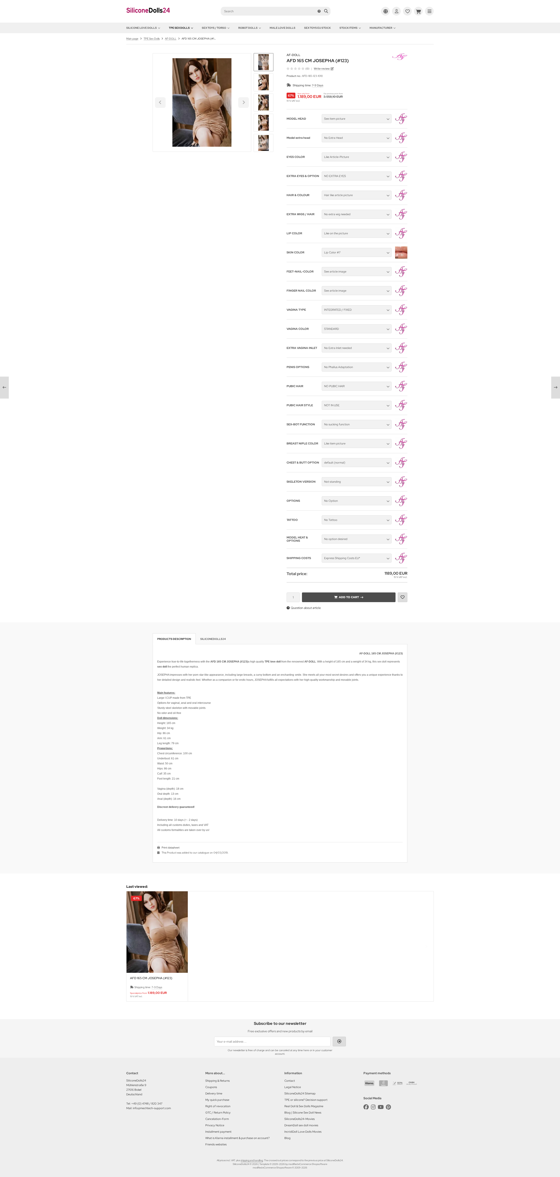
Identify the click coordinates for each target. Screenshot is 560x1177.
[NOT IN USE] (401, 410)
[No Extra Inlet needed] (401, 353)
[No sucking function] (401, 429)
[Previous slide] (134, 946)
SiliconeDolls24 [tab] (213, 639)
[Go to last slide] (263, 60)
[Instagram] (373, 1107)
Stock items (349, 28)
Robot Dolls (248, 28)
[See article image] (401, 277)
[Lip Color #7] (401, 258)
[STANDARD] (401, 334)
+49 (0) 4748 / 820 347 (146, 1103)
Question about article (306, 608)
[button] (263, 82)
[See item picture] (401, 124)
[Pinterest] (388, 1107)
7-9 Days (317, 85)
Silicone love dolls (141, 28)
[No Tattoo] (401, 525)
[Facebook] (366, 1107)
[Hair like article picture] (401, 200)
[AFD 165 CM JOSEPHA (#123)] (157, 932)
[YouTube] (381, 1107)
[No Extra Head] (401, 143)
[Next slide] (263, 144)
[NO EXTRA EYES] (401, 181)
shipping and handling (252, 1160)
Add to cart (348, 597)
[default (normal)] (401, 468)
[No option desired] (401, 544)
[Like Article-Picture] (401, 162)
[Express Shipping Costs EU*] (401, 563)
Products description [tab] (174, 639)
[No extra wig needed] (401, 219)
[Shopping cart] (418, 11)
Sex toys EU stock (317, 28)
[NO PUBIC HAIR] (401, 391)
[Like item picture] (401, 449)
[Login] (396, 11)
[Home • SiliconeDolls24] (148, 16)
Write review (322, 68)
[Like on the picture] (401, 238)
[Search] (326, 11)
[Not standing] (401, 487)
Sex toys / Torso (214, 28)
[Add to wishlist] (402, 597)
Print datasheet (170, 847)
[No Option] (401, 506)
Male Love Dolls (282, 28)
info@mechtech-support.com (152, 1108)
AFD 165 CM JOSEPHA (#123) (151, 978)
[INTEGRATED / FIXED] (401, 315)
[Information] (319, 11)
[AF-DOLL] (399, 56)
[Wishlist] (407, 11)
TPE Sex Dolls (179, 28)
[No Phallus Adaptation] (401, 372)
